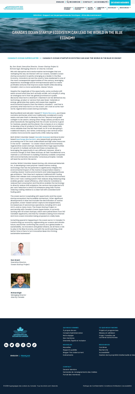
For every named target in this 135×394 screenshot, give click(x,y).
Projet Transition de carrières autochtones (108, 336)
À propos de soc (69, 330)
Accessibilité (101, 2)
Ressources (124, 8)
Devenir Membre (70, 369)
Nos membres (68, 338)
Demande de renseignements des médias (80, 372)
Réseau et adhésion (107, 333)
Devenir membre (120, 2)
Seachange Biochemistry (26, 139)
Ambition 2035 (100, 8)
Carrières (103, 347)
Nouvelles (67, 347)
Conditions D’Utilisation (112, 386)
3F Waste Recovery (48, 113)
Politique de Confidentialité (93, 386)
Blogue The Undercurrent (73, 352)
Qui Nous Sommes (70, 328)
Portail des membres (71, 375)
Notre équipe (68, 335)
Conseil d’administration (73, 333)
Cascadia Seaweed (42, 137)
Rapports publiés (70, 350)
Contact (88, 2)
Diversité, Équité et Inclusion (74, 341)
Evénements (68, 355)
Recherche (103, 350)
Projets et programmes (108, 330)
